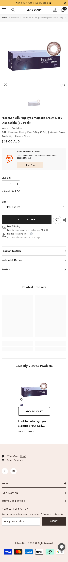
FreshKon (17, 128)
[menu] (4, 10)
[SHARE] (63, 220)
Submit (54, 521)
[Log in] (55, 10)
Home (4, 17)
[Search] (13, 10)
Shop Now (30, 165)
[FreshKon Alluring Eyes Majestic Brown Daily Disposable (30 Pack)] (34, 390)
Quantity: (7, 178)
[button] (61, 547)
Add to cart (26, 219)
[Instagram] (13, 471)
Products (15, 17)
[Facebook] (5, 471)
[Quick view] (21, 405)
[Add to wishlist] (21, 399)
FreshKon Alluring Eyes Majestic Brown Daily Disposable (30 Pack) (32, 423)
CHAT (23, 456)
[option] (34, 56)
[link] (57, 220)
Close (65, 2)
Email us (18, 460)
